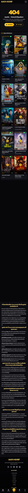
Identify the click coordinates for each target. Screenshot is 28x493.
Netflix (14, 484)
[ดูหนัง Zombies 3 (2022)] (7, 69)
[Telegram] (17, 467)
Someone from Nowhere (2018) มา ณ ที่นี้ (7, 55)
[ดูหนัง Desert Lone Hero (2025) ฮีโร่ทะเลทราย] (20, 93)
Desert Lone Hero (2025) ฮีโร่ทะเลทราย (20, 103)
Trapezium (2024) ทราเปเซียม (20, 152)
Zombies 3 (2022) (5, 79)
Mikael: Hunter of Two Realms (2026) (19, 176)
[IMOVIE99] (7, 2)
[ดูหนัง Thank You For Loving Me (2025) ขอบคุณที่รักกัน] (7, 117)
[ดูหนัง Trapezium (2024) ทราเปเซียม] (20, 141)
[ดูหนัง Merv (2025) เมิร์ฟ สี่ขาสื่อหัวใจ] (7, 93)
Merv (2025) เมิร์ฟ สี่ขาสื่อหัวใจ (7, 103)
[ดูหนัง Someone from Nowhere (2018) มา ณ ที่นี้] (7, 45)
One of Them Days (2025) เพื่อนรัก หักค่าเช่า (7, 152)
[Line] (20, 467)
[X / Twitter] (11, 467)
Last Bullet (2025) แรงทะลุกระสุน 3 (20, 55)
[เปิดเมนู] (25, 1)
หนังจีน (14, 482)
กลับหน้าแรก (10, 24)
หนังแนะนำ (14, 475)
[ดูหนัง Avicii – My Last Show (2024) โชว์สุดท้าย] (20, 69)
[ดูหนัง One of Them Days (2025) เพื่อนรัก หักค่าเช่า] (7, 141)
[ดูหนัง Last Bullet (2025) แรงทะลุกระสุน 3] (20, 45)
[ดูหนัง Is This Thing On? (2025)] (20, 117)
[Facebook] (8, 467)
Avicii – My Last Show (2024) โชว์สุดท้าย (19, 79)
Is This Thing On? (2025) (20, 127)
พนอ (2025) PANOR (6, 175)
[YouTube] (14, 467)
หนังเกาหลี (14, 481)
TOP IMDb (20, 24)
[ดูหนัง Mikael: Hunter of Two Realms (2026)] (20, 165)
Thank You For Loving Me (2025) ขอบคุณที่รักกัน (7, 128)
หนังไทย (14, 477)
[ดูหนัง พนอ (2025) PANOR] (7, 165)
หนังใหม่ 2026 (14, 473)
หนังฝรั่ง (14, 479)
